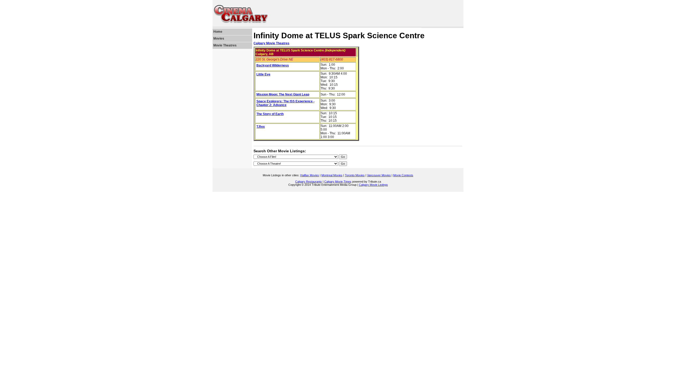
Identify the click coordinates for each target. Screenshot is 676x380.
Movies (218, 38)
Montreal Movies (331, 175)
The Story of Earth (270, 114)
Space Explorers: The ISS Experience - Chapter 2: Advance (285, 103)
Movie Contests (403, 175)
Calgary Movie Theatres (271, 43)
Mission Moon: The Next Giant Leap (282, 94)
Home (217, 32)
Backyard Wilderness (272, 65)
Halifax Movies (309, 175)
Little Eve (263, 74)
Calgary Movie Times (337, 181)
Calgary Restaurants (308, 181)
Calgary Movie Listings (373, 184)
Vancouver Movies (379, 175)
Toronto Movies (355, 175)
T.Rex (260, 127)
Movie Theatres (225, 45)
